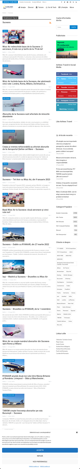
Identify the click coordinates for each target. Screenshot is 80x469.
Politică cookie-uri (34, 466)
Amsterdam (60, 271)
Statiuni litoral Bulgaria (63, 346)
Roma (58, 310)
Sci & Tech (52, 7)
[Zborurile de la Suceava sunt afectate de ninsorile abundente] (13, 104)
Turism (41, 7)
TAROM (59, 317)
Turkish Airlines (61, 321)
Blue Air (68, 271)
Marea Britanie (61, 303)
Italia (70, 296)
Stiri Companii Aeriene (63, 226)
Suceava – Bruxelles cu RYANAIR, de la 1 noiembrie (26, 309)
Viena (70, 321)
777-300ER (60, 248)
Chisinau (67, 278)
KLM (58, 300)
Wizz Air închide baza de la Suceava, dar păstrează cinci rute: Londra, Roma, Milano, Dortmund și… (26, 82)
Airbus (59, 268)
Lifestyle (64, 7)
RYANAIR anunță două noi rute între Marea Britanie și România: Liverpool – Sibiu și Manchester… (26, 377)
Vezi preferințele (40, 462)
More (44, 2)
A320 (70, 252)
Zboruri (31, 7)
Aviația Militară (36, 2)
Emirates (59, 289)
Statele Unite (67, 314)
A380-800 (59, 259)
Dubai (68, 286)
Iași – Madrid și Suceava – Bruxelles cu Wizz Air (25, 276)
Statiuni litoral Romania (63, 349)
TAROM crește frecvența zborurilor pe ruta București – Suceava (22, 411)
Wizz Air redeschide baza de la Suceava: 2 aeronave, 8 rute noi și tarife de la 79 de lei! (22, 47)
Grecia (73, 293)
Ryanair (73, 310)
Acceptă (40, 450)
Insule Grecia (60, 344)
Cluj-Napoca (60, 282)
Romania (65, 310)
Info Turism (6, 98)
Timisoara (67, 317)
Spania (59, 314)
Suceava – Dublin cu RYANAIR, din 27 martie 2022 (25, 244)
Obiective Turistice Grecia (64, 339)
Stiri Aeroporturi (61, 234)
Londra (64, 300)
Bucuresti (60, 278)
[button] (77, 432)
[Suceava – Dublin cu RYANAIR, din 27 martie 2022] (13, 235)
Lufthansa (71, 300)
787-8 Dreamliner (71, 248)
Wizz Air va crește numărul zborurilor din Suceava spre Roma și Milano (25, 342)
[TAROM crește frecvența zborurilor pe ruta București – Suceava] (13, 401)
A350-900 (68, 255)
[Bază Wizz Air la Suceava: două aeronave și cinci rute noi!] (13, 200)
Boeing (59, 275)
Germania (66, 293)
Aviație (23, 7)
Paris (58, 307)
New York (70, 303)
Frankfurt (67, 289)
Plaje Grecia (59, 342)
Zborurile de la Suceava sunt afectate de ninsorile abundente (25, 115)
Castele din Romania (62, 353)
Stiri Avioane (60, 221)
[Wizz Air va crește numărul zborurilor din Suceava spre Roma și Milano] (13, 331)
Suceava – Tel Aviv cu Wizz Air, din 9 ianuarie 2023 (26, 179)
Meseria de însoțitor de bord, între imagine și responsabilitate (66, 160)
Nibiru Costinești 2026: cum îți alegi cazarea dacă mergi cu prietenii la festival (66, 194)
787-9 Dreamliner (62, 252)
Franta (59, 293)
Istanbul (64, 296)
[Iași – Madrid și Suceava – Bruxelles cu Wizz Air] (13, 267)
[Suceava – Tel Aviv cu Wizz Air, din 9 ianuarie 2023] (13, 170)
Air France (66, 268)
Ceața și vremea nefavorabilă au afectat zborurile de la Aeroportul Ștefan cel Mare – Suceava (25, 147)
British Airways (68, 275)
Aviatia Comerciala (25, 2)
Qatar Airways (66, 307)
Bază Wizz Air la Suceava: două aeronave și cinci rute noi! (25, 211)
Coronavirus (60, 286)
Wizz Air (59, 325)
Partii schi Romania (62, 351)
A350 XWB (60, 255)
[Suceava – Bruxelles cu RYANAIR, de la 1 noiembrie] (13, 299)
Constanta (69, 282)
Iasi (58, 296)
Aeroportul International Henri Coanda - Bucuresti (65, 263)
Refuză (40, 456)
